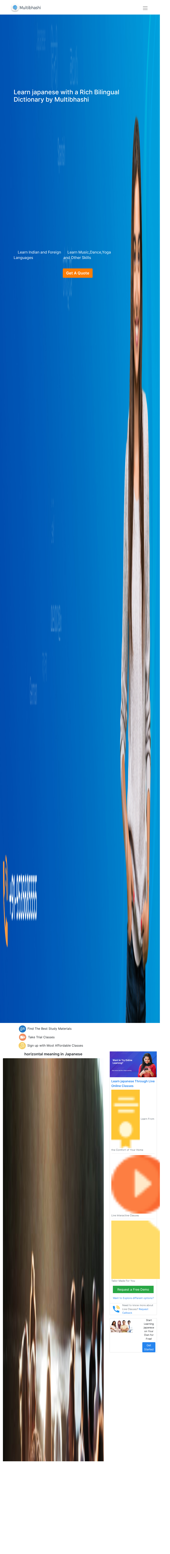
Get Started (149, 1347)
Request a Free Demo (133, 1289)
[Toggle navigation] (145, 8)
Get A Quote (77, 273)
